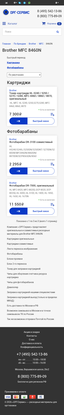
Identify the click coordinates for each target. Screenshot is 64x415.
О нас (31, 339)
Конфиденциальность (32, 347)
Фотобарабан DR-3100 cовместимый (31, 142)
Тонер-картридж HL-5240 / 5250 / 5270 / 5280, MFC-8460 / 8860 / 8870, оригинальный (30, 96)
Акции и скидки (32, 332)
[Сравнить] (52, 114)
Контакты (32, 336)
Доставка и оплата (31, 343)
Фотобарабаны (15, 67)
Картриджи (13, 62)
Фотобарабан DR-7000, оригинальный (31, 185)
